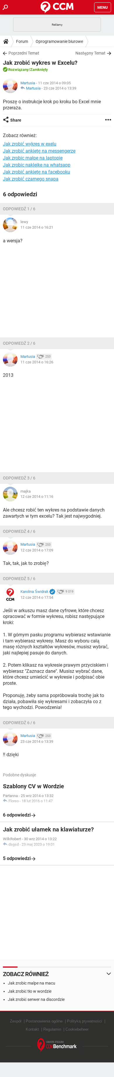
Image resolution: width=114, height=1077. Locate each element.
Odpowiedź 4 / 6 (19, 531)
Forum (22, 41)
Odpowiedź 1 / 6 (19, 208)
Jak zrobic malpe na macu (31, 983)
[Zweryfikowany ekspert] (52, 592)
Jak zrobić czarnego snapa (30, 179)
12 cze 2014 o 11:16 (36, 496)
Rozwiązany (18, 69)
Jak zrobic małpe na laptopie (33, 158)
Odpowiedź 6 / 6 (19, 722)
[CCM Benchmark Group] (57, 1045)
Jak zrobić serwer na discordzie (36, 999)
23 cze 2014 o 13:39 (60, 88)
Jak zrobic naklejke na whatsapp (36, 165)
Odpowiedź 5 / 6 (19, 578)
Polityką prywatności (84, 1021)
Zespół (15, 1021)
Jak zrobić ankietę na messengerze (39, 151)
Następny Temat (90, 53)
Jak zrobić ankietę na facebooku (36, 172)
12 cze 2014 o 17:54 (36, 597)
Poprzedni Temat (23, 53)
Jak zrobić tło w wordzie (29, 991)
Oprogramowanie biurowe (59, 41)
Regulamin (52, 1029)
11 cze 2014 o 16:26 (36, 362)
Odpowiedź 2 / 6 (19, 343)
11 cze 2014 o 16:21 (36, 227)
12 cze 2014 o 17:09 (36, 550)
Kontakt (32, 1029)
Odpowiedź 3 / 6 (19, 478)
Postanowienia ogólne (44, 1021)
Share (15, 120)
